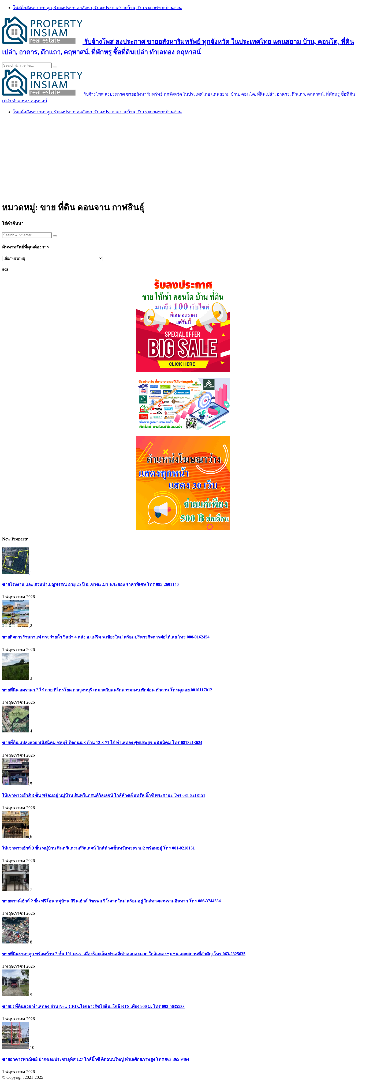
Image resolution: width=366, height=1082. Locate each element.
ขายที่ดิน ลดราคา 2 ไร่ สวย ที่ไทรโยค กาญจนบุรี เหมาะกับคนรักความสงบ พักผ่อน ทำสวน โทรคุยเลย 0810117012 (107, 690)
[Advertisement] (183, 157)
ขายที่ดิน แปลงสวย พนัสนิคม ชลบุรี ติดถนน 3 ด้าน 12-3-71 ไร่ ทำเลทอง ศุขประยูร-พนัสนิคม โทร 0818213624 (102, 742)
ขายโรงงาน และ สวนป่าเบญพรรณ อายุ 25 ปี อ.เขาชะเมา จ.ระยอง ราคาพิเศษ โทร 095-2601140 (90, 584)
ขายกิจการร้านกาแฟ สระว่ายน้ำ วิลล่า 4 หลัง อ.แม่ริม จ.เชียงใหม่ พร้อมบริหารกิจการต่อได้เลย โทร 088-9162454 (106, 637)
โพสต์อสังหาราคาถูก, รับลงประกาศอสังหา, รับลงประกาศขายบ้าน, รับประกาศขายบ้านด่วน (97, 7)
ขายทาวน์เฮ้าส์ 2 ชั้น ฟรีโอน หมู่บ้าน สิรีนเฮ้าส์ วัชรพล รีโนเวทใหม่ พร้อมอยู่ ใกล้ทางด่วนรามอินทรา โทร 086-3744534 (111, 901)
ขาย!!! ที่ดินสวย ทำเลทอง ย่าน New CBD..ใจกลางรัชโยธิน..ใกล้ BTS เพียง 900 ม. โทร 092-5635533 (93, 1006)
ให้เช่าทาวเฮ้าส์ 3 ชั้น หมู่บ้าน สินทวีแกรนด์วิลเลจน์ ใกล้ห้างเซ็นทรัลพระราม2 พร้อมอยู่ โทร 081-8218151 (98, 848)
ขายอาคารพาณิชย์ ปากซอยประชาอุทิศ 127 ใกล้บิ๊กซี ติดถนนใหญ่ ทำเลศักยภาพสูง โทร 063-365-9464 (95, 1059)
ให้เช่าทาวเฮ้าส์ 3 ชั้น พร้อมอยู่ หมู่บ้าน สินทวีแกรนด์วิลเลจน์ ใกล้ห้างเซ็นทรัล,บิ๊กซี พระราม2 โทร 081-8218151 (103, 795)
